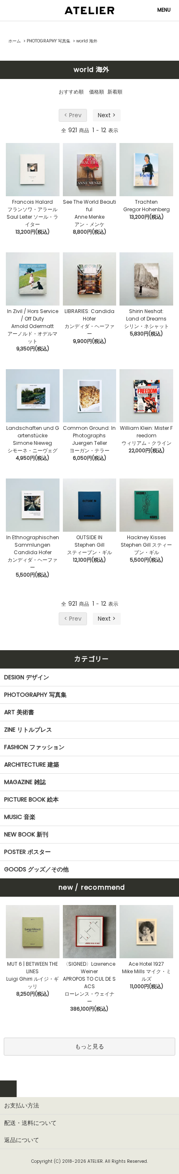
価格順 (96, 91)
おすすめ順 (71, 91)
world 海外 (86, 41)
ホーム (14, 41)
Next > (107, 115)
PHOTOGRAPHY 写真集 (48, 41)
